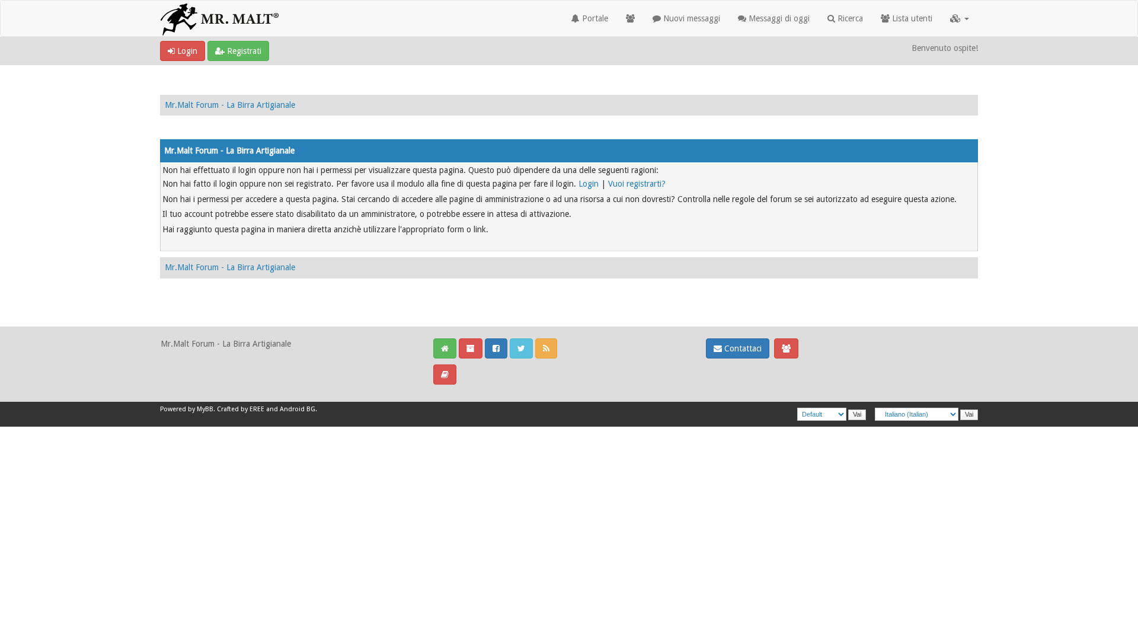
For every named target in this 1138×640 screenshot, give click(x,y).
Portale (594, 18)
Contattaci (742, 348)
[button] (959, 18)
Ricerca (849, 18)
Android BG (297, 409)
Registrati (243, 51)
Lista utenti (911, 18)
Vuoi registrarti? (637, 183)
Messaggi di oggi (778, 18)
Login (186, 51)
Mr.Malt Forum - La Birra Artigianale (230, 105)
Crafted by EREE (240, 409)
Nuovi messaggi (690, 18)
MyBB (205, 409)
